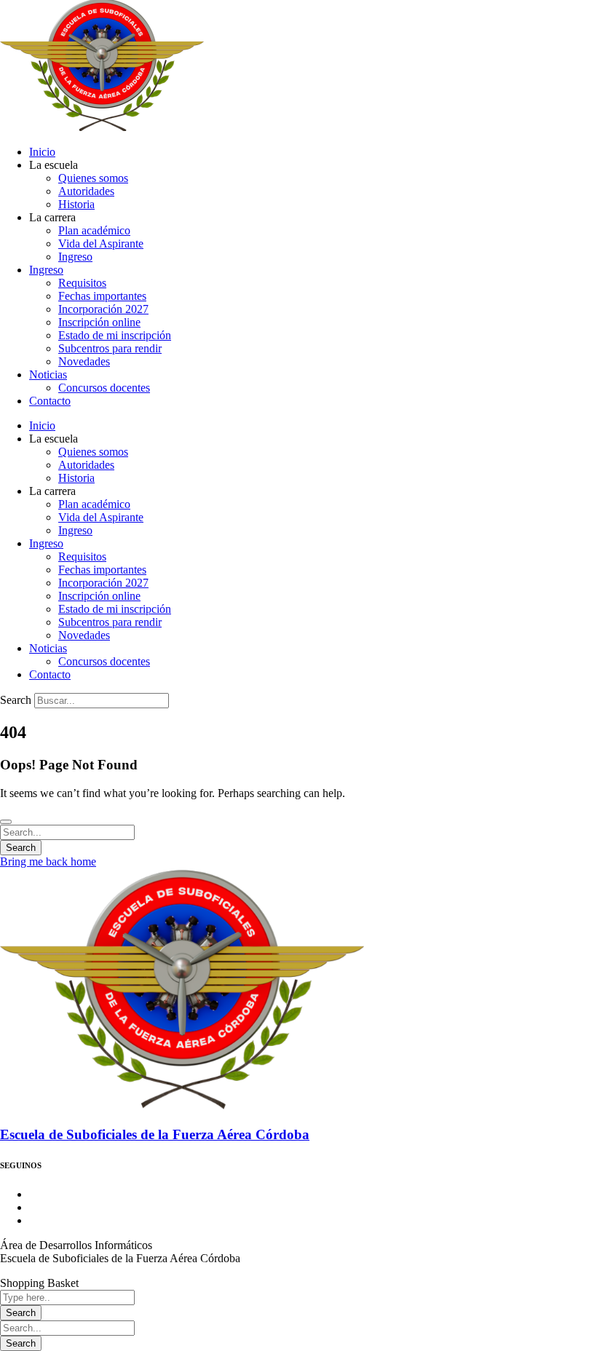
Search (15, 700)
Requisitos (82, 283)
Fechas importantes (102, 296)
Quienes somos (93, 178)
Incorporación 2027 (103, 309)
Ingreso (75, 256)
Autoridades (86, 191)
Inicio (42, 152)
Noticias (48, 374)
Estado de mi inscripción (114, 335)
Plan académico (94, 230)
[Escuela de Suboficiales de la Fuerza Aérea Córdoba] (182, 1107)
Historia (76, 204)
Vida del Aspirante (100, 243)
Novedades (84, 361)
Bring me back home (48, 861)
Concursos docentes (104, 387)
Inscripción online (99, 322)
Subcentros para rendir (110, 348)
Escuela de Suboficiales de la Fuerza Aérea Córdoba (154, 1134)
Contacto (50, 401)
